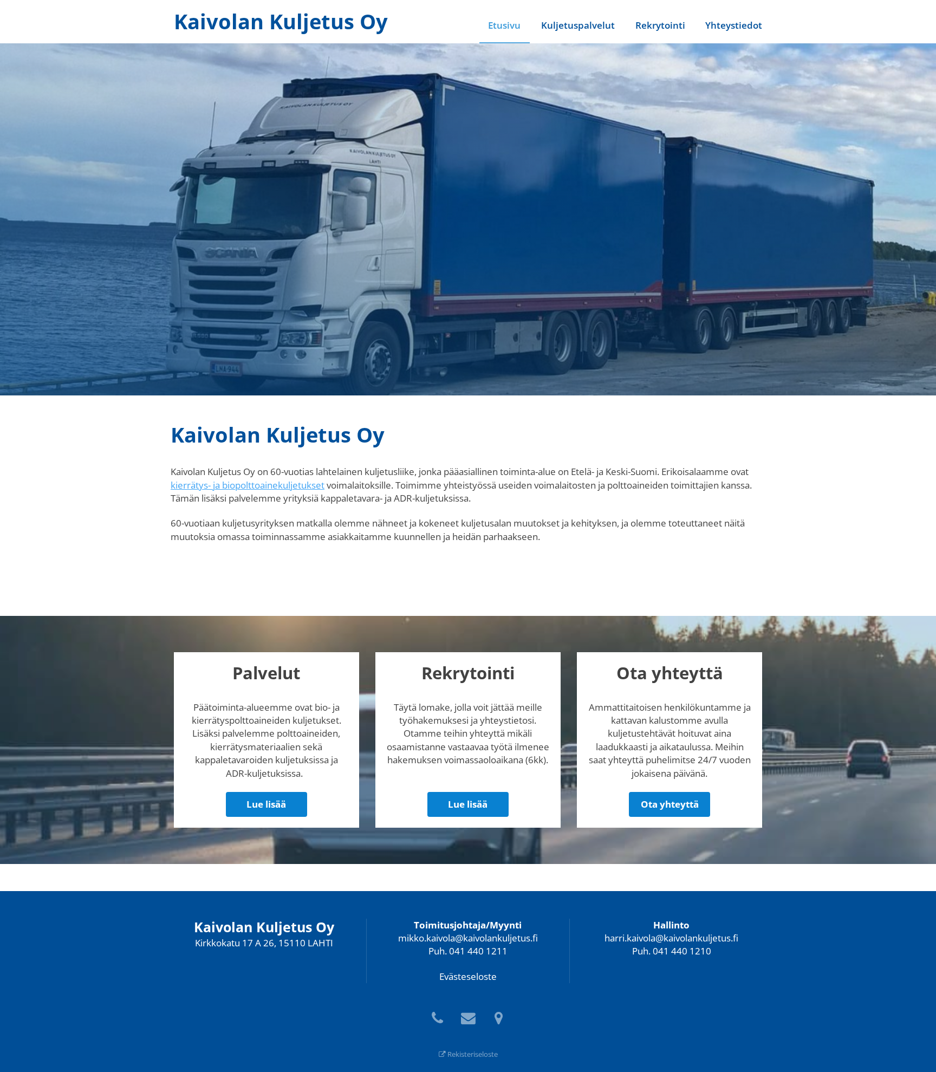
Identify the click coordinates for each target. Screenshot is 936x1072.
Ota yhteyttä (670, 804)
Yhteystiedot (733, 25)
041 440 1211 (478, 951)
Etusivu (504, 25)
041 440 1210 (682, 951)
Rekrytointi (660, 25)
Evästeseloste (468, 976)
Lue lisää (266, 804)
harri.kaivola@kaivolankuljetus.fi (671, 938)
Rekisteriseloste (472, 1054)
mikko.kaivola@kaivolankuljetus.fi (468, 938)
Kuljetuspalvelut (578, 25)
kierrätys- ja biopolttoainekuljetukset (247, 485)
